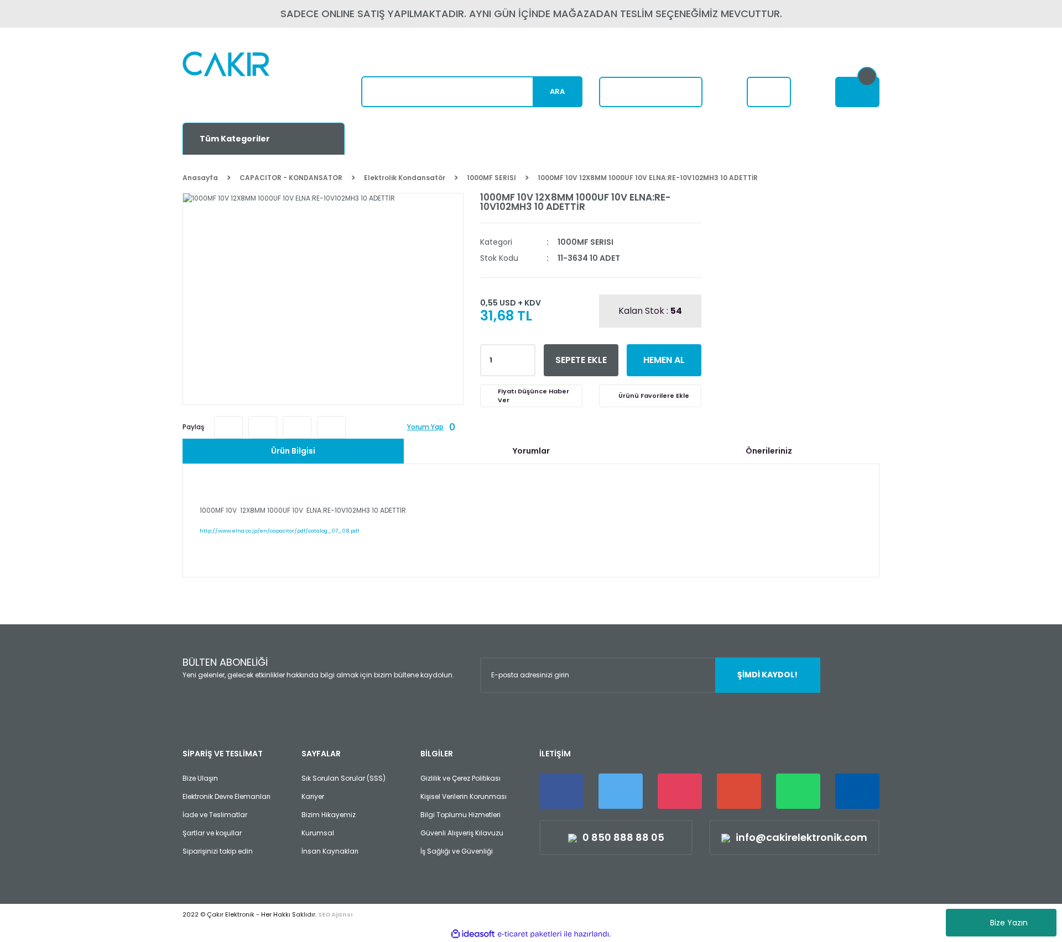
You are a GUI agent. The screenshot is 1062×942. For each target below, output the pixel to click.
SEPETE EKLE (581, 360)
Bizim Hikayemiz (328, 814)
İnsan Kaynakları (329, 851)
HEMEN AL (664, 360)
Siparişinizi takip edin (218, 851)
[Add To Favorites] (650, 396)
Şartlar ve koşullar (212, 833)
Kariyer (312, 796)
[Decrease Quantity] (525, 363)
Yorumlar (531, 450)
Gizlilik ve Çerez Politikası (460, 778)
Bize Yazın (1009, 922)
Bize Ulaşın (200, 778)
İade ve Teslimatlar (215, 814)
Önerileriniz (769, 450)
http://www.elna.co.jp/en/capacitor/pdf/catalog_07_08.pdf (279, 530)
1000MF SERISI (585, 242)
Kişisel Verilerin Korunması (463, 796)
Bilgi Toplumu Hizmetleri (460, 814)
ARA (557, 91)
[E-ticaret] (529, 934)
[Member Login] (769, 92)
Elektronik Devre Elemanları (226, 796)
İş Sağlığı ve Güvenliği (456, 851)
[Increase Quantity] (525, 357)
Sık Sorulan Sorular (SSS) (343, 778)
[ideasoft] (473, 934)
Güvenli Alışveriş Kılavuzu (461, 833)
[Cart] (857, 92)
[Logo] (252, 80)
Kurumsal (317, 833)
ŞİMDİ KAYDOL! (767, 674)
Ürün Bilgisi (293, 450)
